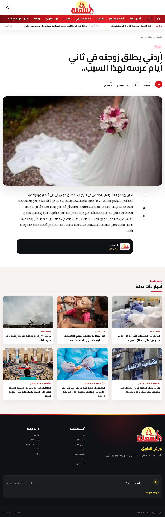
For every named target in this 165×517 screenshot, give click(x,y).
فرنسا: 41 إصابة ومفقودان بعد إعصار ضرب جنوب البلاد (28, 338)
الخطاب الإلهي (83, 19)
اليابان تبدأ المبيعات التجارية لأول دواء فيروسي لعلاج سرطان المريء (139, 338)
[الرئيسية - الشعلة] (82, 7)
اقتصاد (100, 19)
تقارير (66, 19)
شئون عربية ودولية (18, 19)
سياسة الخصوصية (32, 444)
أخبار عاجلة (135, 19)
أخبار (149, 19)
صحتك (150, 37)
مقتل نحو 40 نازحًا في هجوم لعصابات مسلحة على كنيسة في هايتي (78, 26)
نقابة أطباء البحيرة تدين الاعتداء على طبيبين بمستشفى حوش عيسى (140, 389)
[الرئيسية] (158, 19)
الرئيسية (159, 37)
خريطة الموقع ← (151, 492)
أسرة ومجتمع (116, 19)
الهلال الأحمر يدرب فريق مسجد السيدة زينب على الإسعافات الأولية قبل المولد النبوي (30, 391)
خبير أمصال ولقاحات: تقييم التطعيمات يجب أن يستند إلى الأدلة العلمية (84, 338)
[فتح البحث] (7, 7)
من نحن (36, 435)
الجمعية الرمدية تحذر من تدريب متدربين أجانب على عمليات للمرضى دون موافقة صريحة (83, 391)
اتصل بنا (36, 449)
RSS (37, 454)
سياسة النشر (35, 439)
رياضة (37, 19)
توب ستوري (51, 19)
